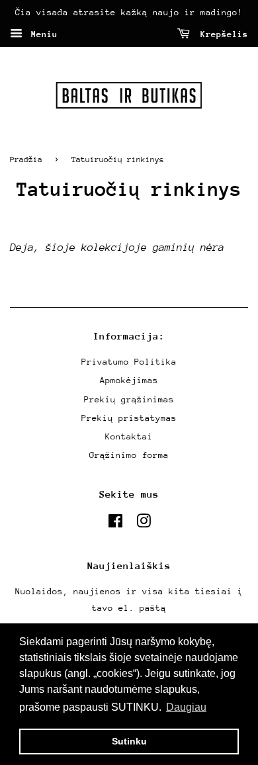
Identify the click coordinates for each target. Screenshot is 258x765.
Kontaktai (129, 436)
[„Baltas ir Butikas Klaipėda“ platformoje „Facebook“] (115, 524)
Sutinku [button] (129, 741)
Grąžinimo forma (129, 455)
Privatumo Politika (129, 362)
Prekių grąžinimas (129, 399)
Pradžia (26, 159)
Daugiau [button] (186, 707)
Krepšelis (221, 34)
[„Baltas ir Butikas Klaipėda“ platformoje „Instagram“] (143, 524)
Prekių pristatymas (129, 418)
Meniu (42, 34)
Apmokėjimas (129, 380)
